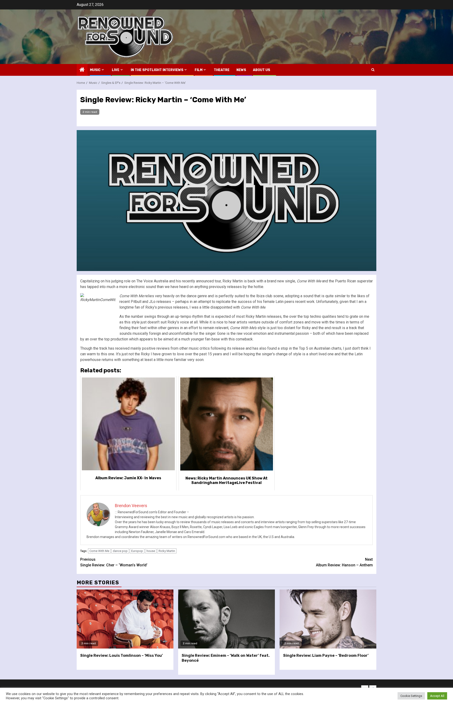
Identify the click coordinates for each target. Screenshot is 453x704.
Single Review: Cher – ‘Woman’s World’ (113, 562)
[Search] (373, 69)
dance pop (120, 551)
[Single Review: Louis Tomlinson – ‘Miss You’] (125, 619)
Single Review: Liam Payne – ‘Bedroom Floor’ (326, 655)
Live (115, 70)
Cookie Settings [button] (411, 696)
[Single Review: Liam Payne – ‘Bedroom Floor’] (328, 619)
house (151, 551)
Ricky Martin (167, 551)
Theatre (222, 70)
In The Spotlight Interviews (157, 70)
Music (95, 70)
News (241, 70)
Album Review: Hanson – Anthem (344, 562)
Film (198, 70)
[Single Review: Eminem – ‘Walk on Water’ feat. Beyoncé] (226, 619)
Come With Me (99, 551)
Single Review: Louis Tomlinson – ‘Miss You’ (121, 655)
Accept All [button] (437, 696)
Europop (137, 551)
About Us (261, 70)
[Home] (82, 70)
